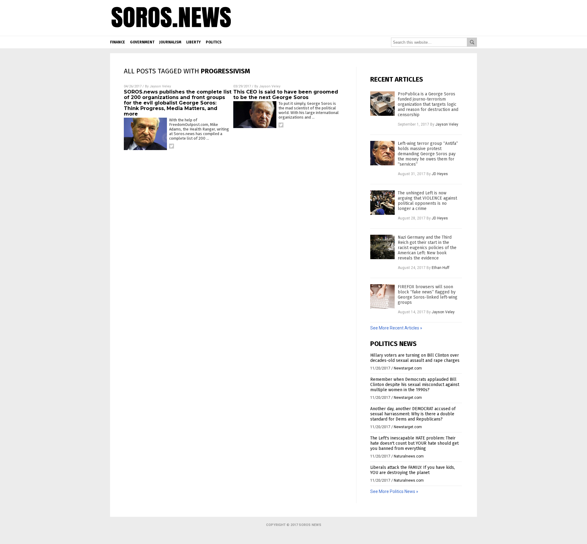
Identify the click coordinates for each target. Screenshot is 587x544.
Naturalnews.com (409, 456)
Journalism (170, 42)
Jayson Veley (160, 86)
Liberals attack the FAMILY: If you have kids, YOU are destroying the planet (412, 470)
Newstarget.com (408, 368)
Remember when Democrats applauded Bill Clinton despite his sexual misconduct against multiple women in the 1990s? (414, 384)
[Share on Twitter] (171, 146)
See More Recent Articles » (396, 327)
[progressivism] (171, 31)
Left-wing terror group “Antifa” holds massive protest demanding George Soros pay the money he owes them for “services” (428, 154)
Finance (117, 42)
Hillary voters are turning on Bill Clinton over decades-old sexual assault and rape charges (415, 358)
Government (142, 42)
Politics (214, 42)
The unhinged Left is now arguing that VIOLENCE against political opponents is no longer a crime (427, 200)
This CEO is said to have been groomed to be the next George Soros (285, 94)
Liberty (193, 42)
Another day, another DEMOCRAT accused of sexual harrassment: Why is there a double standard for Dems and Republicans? (413, 414)
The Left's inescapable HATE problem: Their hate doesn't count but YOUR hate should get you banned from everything (414, 443)
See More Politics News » (394, 491)
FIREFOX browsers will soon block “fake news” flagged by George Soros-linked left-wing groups (427, 294)
